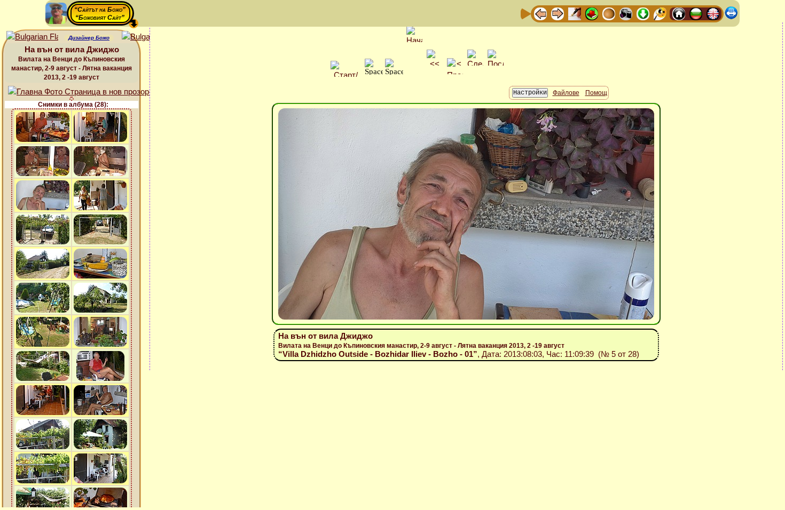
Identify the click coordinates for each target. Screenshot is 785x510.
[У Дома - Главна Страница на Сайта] (678, 13)
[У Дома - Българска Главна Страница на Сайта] (695, 13)
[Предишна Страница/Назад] (540, 13)
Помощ (596, 93)
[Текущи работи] (608, 13)
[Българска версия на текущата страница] (148, 37)
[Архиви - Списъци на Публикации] (574, 13)
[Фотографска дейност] (625, 13)
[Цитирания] (591, 13)
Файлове (566, 93)
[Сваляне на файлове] (643, 13)
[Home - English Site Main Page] (712, 13)
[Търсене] (660, 13)
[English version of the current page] (32, 37)
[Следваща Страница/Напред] (557, 13)
